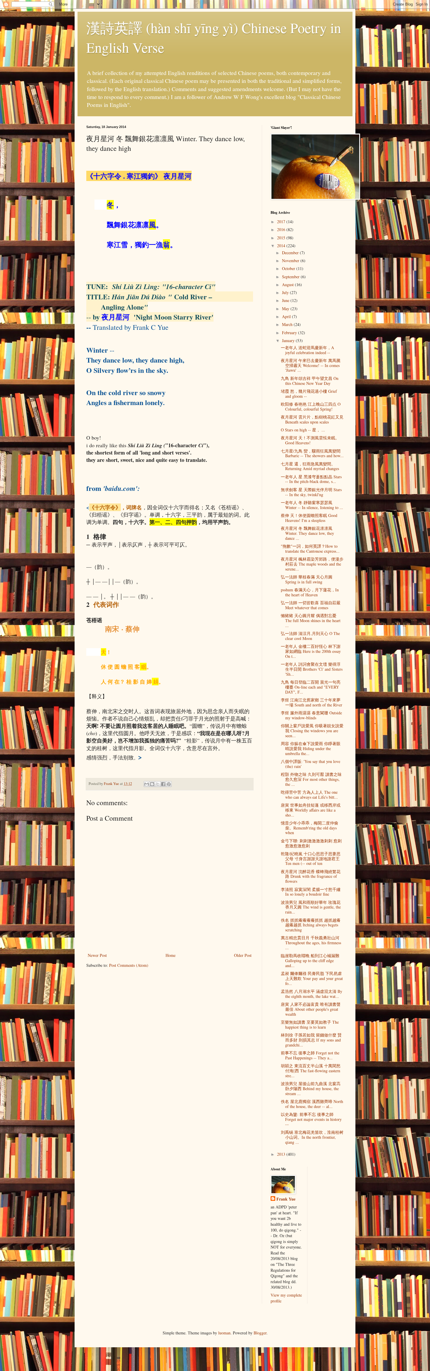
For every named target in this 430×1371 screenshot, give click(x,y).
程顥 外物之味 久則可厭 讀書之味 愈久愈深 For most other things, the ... (311, 779)
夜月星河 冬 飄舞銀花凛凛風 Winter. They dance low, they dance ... (307, 533)
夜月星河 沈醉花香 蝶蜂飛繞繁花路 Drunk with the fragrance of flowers (310, 876)
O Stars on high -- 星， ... (303, 430)
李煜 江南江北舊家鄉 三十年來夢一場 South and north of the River (311, 702)
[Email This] (146, 784)
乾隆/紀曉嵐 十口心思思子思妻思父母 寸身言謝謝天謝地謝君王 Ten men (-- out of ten (310, 858)
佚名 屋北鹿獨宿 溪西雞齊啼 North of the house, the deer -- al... (312, 1104)
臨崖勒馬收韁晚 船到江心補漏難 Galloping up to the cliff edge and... (310, 960)
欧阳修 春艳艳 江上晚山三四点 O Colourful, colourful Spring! (310, 406)
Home (171, 955)
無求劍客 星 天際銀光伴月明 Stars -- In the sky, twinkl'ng (311, 492)
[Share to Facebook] (163, 784)
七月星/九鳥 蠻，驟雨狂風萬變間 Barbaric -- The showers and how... (312, 453)
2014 (281, 245)
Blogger (260, 1333)
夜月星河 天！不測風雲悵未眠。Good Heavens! (310, 440)
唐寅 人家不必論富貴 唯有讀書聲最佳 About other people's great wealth (310, 1009)
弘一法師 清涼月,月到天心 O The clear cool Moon (310, 636)
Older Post (243, 955)
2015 (281, 237)
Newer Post (97, 955)
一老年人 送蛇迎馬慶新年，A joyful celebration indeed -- (307, 350)
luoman (224, 1333)
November (291, 260)
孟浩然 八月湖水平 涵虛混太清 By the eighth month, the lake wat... (311, 993)
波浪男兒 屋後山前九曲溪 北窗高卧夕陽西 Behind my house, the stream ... (310, 1088)
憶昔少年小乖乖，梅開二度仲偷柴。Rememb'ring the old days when (309, 828)
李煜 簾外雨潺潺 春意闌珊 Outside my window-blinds (311, 715)
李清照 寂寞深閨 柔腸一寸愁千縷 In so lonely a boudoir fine (310, 892)
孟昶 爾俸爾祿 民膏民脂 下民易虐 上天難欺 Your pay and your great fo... (312, 978)
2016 (281, 229)
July (286, 292)
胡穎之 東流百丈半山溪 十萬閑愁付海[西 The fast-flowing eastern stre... (310, 1070)
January (289, 340)
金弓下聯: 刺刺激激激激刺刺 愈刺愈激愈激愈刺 (311, 843)
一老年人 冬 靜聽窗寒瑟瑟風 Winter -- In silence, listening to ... (312, 505)
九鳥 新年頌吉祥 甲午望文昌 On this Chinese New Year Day (309, 380)
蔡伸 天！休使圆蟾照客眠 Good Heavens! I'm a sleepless (309, 518)
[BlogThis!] (152, 784)
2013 (281, 1154)
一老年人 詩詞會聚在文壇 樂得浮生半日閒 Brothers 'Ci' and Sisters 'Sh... (312, 669)
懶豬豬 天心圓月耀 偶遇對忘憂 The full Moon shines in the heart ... (310, 620)
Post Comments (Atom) (128, 965)
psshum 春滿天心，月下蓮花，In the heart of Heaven (310, 592)
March (288, 324)
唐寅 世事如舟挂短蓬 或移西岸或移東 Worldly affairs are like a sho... (310, 810)
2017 (281, 221)
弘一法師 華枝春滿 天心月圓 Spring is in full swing (306, 579)
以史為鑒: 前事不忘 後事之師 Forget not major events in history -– (311, 1119)
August (288, 284)
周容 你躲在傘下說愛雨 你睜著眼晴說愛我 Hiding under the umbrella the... (310, 748)
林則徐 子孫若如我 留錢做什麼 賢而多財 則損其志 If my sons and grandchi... (311, 1040)
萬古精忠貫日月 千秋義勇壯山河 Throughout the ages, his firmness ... (311, 942)
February (290, 332)
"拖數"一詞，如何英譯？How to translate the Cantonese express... (310, 548)
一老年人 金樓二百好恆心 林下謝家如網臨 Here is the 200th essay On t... (311, 651)
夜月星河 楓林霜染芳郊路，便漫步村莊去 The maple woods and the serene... (312, 564)
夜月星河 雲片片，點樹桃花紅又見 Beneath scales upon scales (312, 419)
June (286, 300)
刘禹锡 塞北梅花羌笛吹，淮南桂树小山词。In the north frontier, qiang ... (312, 1137)
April (287, 316)
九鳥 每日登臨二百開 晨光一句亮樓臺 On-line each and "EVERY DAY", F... (310, 687)
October (289, 268)
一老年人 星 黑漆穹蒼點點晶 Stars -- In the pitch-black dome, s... (311, 479)
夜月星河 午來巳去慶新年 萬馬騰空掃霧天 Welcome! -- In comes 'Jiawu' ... (310, 365)
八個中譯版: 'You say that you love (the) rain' (310, 764)
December (291, 252)
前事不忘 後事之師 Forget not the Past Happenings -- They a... (310, 1055)
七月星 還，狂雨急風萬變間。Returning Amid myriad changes (310, 466)
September (291, 276)
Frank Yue (285, 1199)
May (286, 308)
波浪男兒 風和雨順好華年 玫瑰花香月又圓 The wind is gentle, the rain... (311, 907)
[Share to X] (158, 784)
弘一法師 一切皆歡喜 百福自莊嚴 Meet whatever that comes (310, 605)
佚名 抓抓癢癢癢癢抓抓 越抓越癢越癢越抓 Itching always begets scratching (310, 925)
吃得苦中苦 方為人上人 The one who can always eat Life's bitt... (309, 794)
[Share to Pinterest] (169, 784)
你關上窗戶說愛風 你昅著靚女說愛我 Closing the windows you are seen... (312, 730)
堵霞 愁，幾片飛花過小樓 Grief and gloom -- (309, 393)
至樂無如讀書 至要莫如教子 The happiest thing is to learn (310, 1024)
